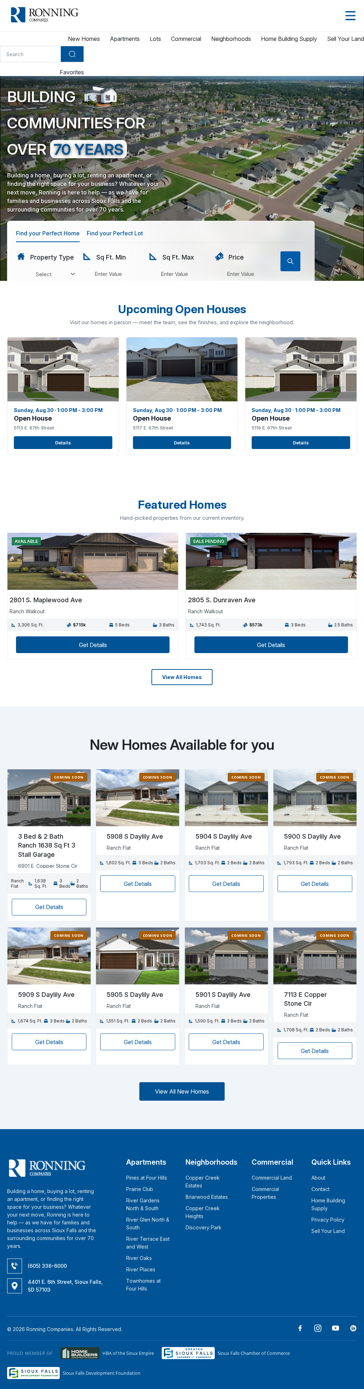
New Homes (84, 38)
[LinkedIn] (350, 1329)
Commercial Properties (265, 1193)
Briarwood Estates (207, 1197)
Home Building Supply (289, 38)
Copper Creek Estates (203, 1181)
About (318, 1178)
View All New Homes (182, 1091)
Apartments (125, 38)
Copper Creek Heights (203, 1212)
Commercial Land (272, 1178)
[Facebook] (297, 1329)
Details (63, 442)
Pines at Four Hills (146, 1178)
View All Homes (182, 677)
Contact (320, 1189)
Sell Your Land (345, 38)
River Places (140, 1269)
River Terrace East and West (148, 1243)
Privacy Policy (327, 1220)
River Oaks (139, 1258)
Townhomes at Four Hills (143, 1285)
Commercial (186, 38)
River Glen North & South (147, 1223)
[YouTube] (333, 1329)
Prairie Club (139, 1189)
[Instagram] (315, 1329)
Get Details (93, 644)
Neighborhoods (231, 38)
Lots (155, 38)
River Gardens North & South (143, 1204)
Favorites (71, 72)
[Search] (72, 54)
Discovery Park (203, 1227)
